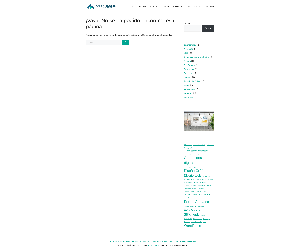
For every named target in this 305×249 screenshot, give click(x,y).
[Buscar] (125, 42)
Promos (176, 6)
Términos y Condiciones (119, 241)
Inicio (132, 6)
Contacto (198, 6)
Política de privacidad (141, 241)
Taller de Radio (197, 219)
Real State (187, 198)
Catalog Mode (188, 148)
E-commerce (206, 176)
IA (200, 182)
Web (204, 222)
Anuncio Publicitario (199, 145)
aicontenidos (190, 45)
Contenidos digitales (193, 160)
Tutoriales (188, 97)
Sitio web (191, 214)
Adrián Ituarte (188, 145)
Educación (189, 69)
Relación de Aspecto (190, 206)
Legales (187, 77)
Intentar (204, 182)
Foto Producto (188, 182)
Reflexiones (189, 89)
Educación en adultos (197, 179)
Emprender (189, 73)
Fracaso (196, 182)
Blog (189, 6)
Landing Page (201, 185)
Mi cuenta (210, 6)
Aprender (154, 6)
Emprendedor (209, 179)
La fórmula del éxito (190, 185)
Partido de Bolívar (192, 81)
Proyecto (195, 195)
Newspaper (200, 188)
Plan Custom (188, 195)
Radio (186, 85)
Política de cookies (188, 241)
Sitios (200, 210)
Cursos (187, 61)
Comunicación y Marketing (196, 57)
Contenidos (195, 154)
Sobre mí (142, 6)
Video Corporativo (196, 222)
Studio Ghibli (188, 219)
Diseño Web (189, 65)
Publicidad (202, 195)
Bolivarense (210, 145)
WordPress (192, 226)
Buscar (187, 23)
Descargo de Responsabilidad (193, 167)
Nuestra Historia (189, 191)
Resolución (201, 206)
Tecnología (206, 219)
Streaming (203, 215)
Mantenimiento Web (190, 188)
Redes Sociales (196, 202)
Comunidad (187, 154)
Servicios (165, 6)
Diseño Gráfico (195, 171)
